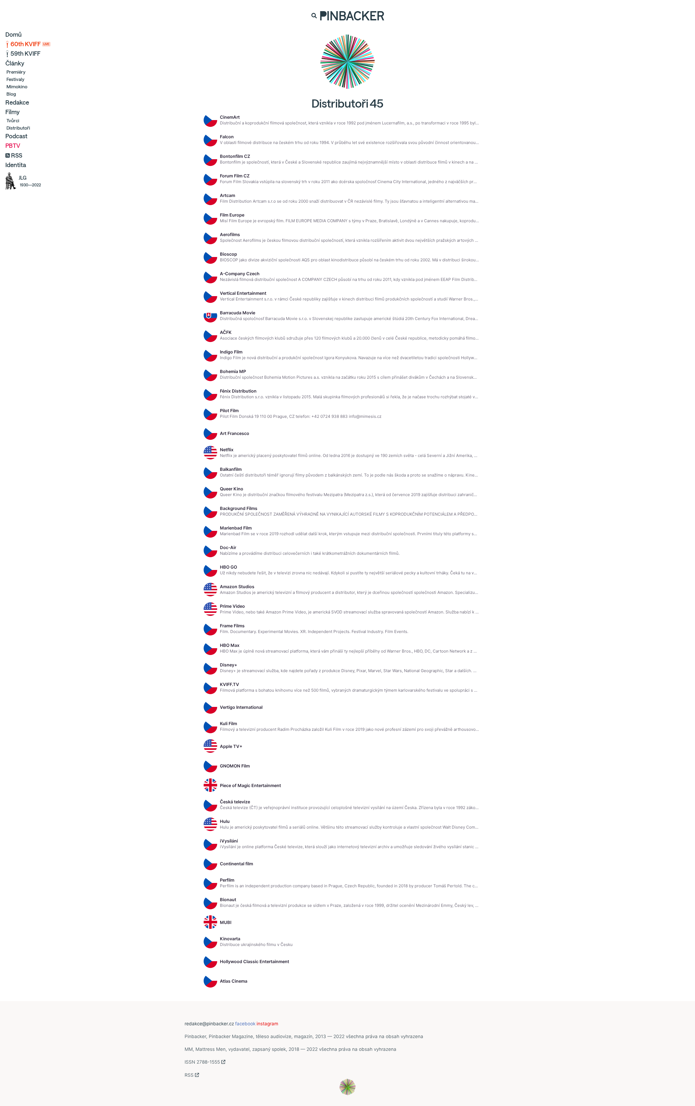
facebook (245, 1023)
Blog (11, 93)
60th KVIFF (30, 44)
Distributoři (18, 127)
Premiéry (16, 71)
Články (14, 63)
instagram (267, 1023)
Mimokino (17, 86)
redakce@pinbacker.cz (209, 1023)
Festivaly (15, 79)
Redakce (17, 102)
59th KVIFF (25, 53)
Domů (13, 34)
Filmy (12, 112)
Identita (15, 165)
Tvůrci (13, 120)
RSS (16, 155)
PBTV (12, 145)
